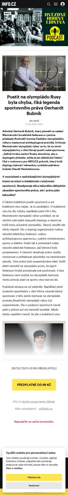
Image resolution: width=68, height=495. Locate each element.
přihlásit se (45, 408)
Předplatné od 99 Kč (34, 384)
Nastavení (34, 485)
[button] (60, 71)
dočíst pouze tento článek (38, 401)
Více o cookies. (14, 468)
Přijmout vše (34, 477)
